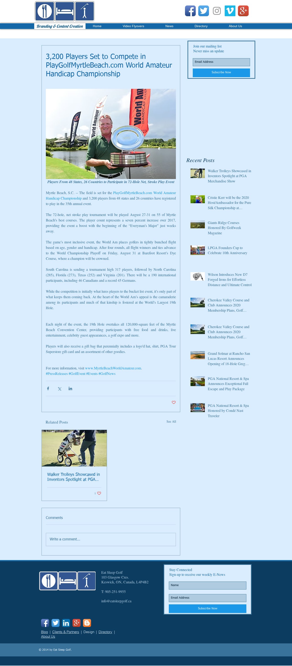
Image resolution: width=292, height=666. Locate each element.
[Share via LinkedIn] (70, 388)
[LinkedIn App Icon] (66, 623)
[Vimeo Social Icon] (230, 10)
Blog (44, 632)
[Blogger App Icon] (87, 623)
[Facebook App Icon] (190, 10)
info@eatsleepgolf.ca (116, 600)
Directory (105, 632)
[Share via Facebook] (48, 388)
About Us (48, 636)
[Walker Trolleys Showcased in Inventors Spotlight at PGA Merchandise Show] (74, 448)
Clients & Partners (65, 632)
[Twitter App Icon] (203, 10)
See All (171, 421)
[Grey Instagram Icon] (216, 10)
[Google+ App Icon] (243, 10)
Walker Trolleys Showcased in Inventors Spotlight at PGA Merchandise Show (73, 477)
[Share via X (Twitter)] (59, 388)
